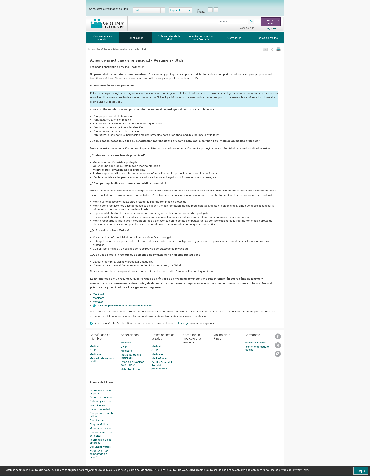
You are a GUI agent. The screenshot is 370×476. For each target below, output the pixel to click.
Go (251, 21)
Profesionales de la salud (168, 38)
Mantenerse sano (100, 428)
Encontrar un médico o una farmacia (201, 38)
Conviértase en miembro (102, 38)
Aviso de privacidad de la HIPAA (132, 363)
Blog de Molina (99, 424)
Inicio (91, 49)
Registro (271, 28)
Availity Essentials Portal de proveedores (162, 365)
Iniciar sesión (270, 22)
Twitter (278, 346)
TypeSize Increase (216, 9)
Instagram (278, 355)
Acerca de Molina (267, 37)
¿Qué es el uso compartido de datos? (99, 453)
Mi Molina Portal (130, 368)
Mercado (98, 301)
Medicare (98, 297)
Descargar (183, 323)
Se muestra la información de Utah (108, 9)
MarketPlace (159, 358)
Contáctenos (97, 420)
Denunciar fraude (100, 446)
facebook (278, 337)
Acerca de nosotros (101, 397)
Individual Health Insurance (131, 356)
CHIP (93, 350)
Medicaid (98, 294)
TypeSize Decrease (210, 9)
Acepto (361, 471)
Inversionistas (98, 405)
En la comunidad (100, 409)
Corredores (234, 37)
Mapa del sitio (247, 28)
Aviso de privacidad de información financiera (124, 305)
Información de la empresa (100, 391)
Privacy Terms (301, 470)
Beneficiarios (135, 37)
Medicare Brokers (255, 342)
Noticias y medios (100, 401)
